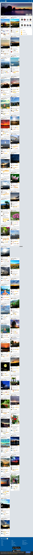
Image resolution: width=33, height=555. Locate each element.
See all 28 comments (16, 131)
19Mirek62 (13, 387)
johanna (13, 127)
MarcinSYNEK (4, 38)
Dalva (3, 170)
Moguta (4, 337)
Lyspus (13, 51)
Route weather (13, 542)
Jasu (3, 410)
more (3, 297)
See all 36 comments (6, 95)
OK (28, 552)
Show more (30, 17)
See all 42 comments (6, 222)
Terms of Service (15, 553)
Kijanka (4, 130)
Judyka (13, 31)
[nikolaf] (28, 20)
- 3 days (2, 542)
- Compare (2, 545)
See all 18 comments (16, 112)
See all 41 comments (6, 176)
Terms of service (24, 540)
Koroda (4, 510)
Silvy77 (4, 354)
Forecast (2, 540)
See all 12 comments (6, 377)
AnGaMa (4, 92)
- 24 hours (2, 541)
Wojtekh (13, 68)
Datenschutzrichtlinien (25, 543)
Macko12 (4, 412)
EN (29, 1)
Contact (23, 541)
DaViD (4, 191)
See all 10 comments (16, 452)
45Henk (4, 173)
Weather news (13, 544)
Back (3, 14)
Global (27, 14)
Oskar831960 (14, 89)
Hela (3, 153)
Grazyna (13, 467)
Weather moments (14, 545)
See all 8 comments (6, 434)
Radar (12, 540)
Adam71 (13, 310)
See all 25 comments (16, 392)
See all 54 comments (6, 136)
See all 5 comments (6, 453)
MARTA (4, 531)
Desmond (13, 167)
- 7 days (2, 543)
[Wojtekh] (30, 25)
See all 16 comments (16, 169)
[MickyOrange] (25, 20)
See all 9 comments (6, 339)
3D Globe (13, 543)
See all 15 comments (6, 414)
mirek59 (4, 318)
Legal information (24, 542)
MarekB (13, 314)
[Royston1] (28, 25)
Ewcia (3, 134)
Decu (13, 271)
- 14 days (2, 544)
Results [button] (21, 28)
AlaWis (4, 72)
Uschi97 (13, 368)
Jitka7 (13, 108)
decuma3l (13, 203)
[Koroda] (30, 20)
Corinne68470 (5, 280)
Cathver (4, 211)
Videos (12, 541)
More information (28, 553)
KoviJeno (4, 316)
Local (30, 14)
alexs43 (4, 215)
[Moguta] (22, 20)
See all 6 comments (6, 495)
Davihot (4, 70)
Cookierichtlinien (24, 544)
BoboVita (4, 335)
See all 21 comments (16, 53)
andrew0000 (4, 113)
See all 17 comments (6, 262)
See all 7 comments (6, 115)
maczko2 (13, 409)
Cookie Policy (9, 553)
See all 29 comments (16, 226)
